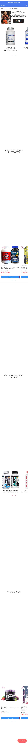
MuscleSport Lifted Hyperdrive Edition (10, 708)
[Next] (15, 55)
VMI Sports (23, 712)
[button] (25, 8)
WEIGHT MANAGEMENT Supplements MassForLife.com (10, 491)
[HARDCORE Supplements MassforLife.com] (10, 36)
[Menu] (2, 8)
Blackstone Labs (5, 271)
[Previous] (12, 55)
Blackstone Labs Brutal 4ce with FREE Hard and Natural (10, 268)
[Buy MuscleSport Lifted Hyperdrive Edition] (10, 695)
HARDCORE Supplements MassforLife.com (10, 48)
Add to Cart (10, 277)
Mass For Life (14, 8)
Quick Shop (10, 718)
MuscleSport (4, 711)
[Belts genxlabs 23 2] (14, 17)
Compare (5, 265)
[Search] (26, 5)
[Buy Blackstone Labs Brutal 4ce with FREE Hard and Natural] (10, 255)
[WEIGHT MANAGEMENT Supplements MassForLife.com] (10, 480)
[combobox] (13, 5)
